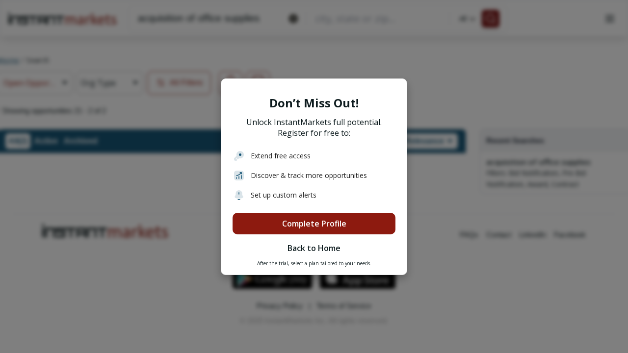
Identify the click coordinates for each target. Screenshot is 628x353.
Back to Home (314, 248)
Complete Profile (314, 223)
